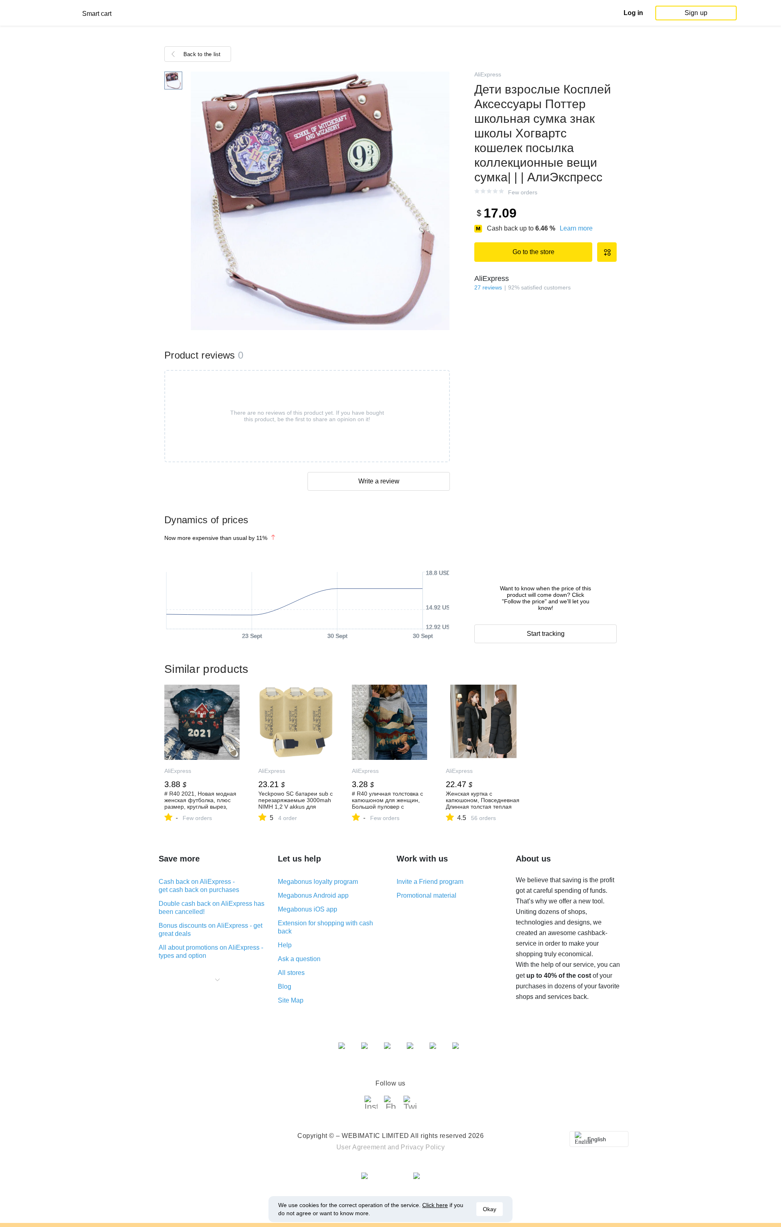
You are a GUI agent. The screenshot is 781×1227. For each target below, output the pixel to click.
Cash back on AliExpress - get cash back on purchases (199, 885)
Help (285, 945)
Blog (284, 986)
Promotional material (426, 895)
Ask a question (299, 958)
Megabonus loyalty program (318, 881)
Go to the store (533, 251)
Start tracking (546, 633)
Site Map (290, 1000)
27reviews (488, 287)
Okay (489, 1209)
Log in (633, 12)
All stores (291, 972)
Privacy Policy (423, 1147)
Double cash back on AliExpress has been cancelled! (211, 907)
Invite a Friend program (430, 881)
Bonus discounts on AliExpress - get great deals (210, 929)
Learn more (576, 228)
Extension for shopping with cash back (325, 927)
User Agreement (361, 1147)
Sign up (696, 12)
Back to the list (202, 54)
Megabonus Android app (313, 895)
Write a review (378, 481)
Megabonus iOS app (307, 909)
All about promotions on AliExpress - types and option (211, 951)
